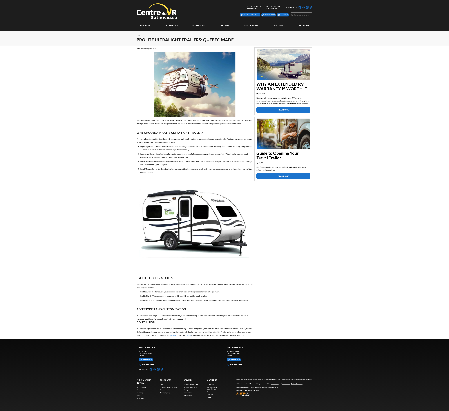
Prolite (188, 335)
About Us (304, 25)
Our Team (210, 394)
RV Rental (224, 25)
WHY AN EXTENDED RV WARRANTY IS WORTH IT (281, 86)
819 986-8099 (252, 8)
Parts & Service (273, 6)
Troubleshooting (165, 390)
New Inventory (141, 387)
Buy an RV (145, 25)
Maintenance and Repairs (191, 384)
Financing (140, 393)
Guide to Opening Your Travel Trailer (277, 155)
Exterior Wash (188, 393)
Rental (139, 395)
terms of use (286, 384)
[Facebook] (299, 7)
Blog (138, 35)
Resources (279, 25)
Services (188, 380)
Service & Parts (251, 25)
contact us (173, 335)
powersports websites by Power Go (267, 387)
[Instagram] (307, 7)
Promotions (171, 25)
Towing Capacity (165, 393)
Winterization (188, 395)
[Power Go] (257, 394)
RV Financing (198, 25)
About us (212, 380)
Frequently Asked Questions (169, 387)
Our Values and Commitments (212, 388)
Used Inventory (141, 390)
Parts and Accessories (190, 387)
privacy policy (275, 384)
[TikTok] (311, 7)
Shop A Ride (249, 390)
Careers (209, 397)
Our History (211, 392)
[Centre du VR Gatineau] (157, 11)
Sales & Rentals (254, 6)
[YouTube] (303, 7)
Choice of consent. (296, 384)
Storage (186, 390)
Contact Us (210, 384)
